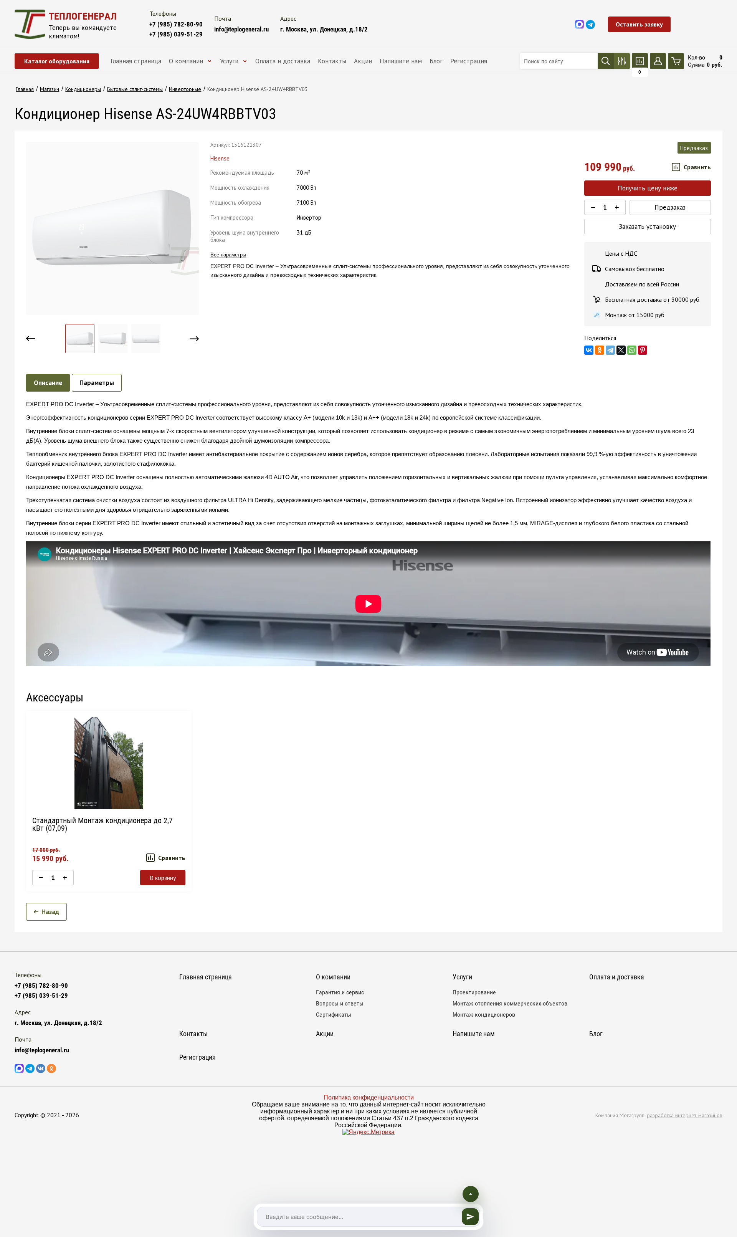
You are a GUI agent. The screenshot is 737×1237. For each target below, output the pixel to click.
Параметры (96, 383)
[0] (640, 61)
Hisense (220, 158)
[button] (639, 24)
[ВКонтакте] (588, 350)
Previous (30, 338)
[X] (621, 350)
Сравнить (697, 167)
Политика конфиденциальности (369, 1097)
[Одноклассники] (599, 350)
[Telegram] (610, 350)
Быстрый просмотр (108, 763)
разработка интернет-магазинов (684, 1115)
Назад (50, 912)
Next (194, 338)
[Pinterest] (642, 350)
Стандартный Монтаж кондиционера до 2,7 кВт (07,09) (102, 824)
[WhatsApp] (631, 350)
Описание (48, 383)
